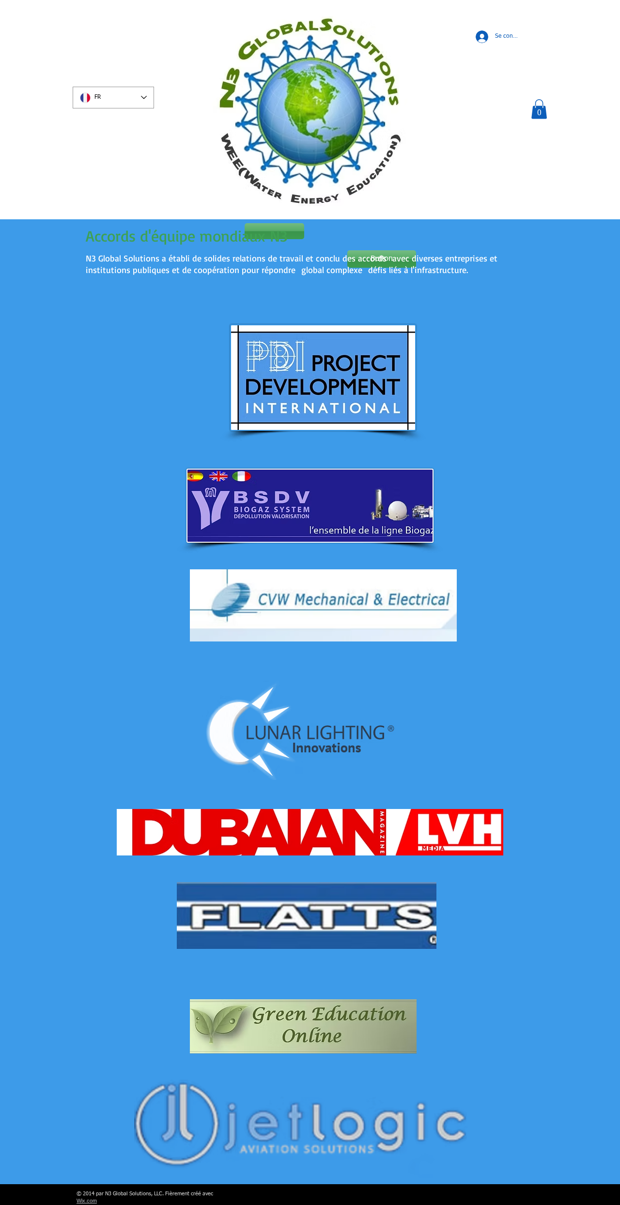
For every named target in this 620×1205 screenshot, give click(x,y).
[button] (539, 109)
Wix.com (87, 1201)
